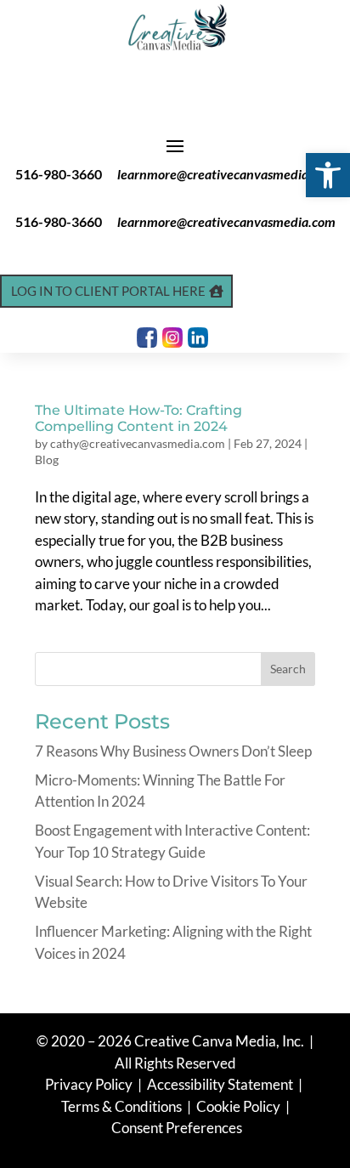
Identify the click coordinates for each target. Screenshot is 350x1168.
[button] (328, 175)
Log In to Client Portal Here (108, 290)
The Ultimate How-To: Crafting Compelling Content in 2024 (138, 418)
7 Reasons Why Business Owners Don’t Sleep (173, 751)
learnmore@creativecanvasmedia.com (226, 174)
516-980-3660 (58, 174)
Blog (47, 459)
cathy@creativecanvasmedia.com (137, 443)
